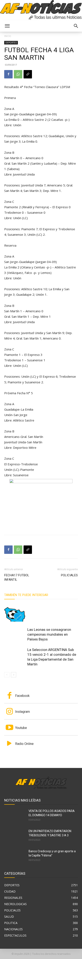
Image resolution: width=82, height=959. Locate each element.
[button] (7, 26)
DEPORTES (11, 42)
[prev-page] (6, 674)
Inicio (7, 36)
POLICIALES (69, 575)
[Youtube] (9, 728)
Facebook (22, 696)
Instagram (22, 712)
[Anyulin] (41, 10)
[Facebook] (8, 74)
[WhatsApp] (18, 74)
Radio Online (24, 744)
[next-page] (13, 674)
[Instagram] (9, 712)
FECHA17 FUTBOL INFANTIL (16, 577)
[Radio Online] (9, 744)
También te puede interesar (26, 595)
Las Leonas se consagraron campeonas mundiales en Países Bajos (49, 634)
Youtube (21, 728)
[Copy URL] (28, 74)
